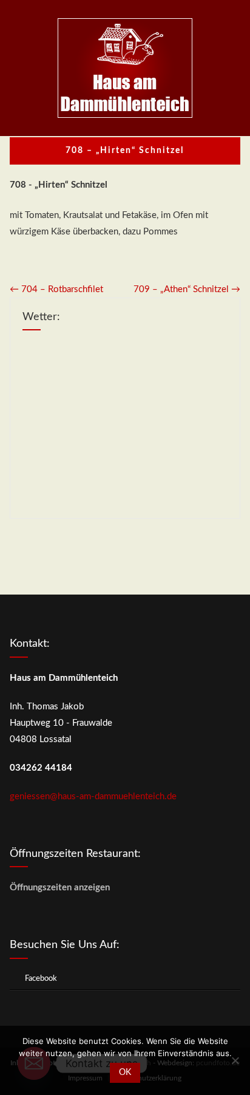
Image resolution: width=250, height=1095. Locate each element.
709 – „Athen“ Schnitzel (186, 289)
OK (125, 1072)
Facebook (41, 979)
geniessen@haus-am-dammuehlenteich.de (93, 796)
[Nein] (235, 1060)
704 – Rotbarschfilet (56, 289)
